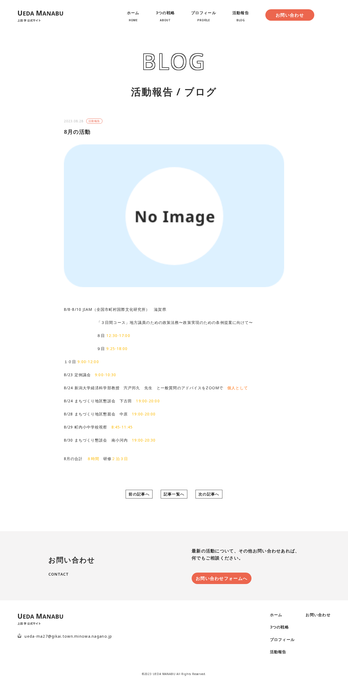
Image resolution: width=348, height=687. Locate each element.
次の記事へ (208, 494)
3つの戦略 (279, 627)
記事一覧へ (174, 494)
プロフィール (282, 639)
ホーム (276, 614)
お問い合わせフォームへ (221, 578)
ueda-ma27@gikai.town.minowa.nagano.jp (68, 636)
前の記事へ (139, 494)
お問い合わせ (290, 15)
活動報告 (94, 121)
